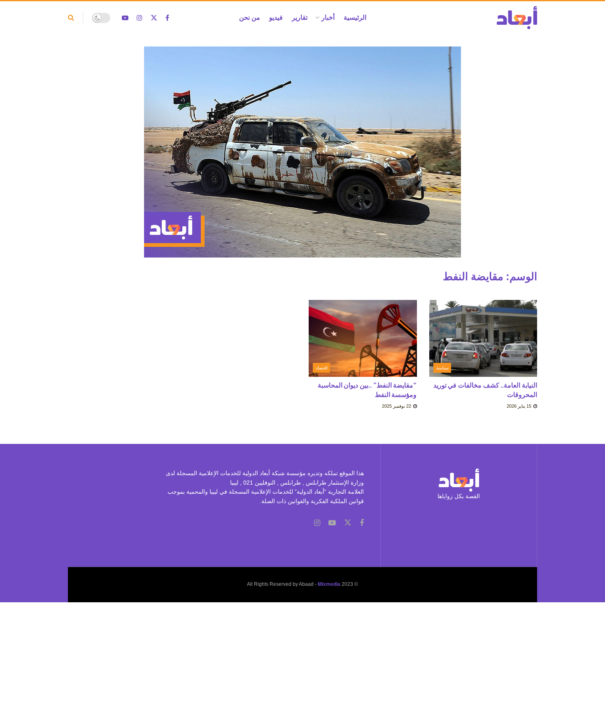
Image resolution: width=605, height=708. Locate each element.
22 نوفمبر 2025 (397, 406)
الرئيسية (355, 17)
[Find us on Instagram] (139, 18)
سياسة (442, 367)
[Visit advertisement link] (302, 158)
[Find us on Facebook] (167, 18)
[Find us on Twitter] (154, 18)
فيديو (276, 17)
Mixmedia (329, 584)
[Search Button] (71, 17)
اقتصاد (322, 367)
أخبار (328, 17)
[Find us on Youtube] (125, 18)
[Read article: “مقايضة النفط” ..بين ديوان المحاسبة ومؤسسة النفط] (363, 338)
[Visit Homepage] (517, 17)
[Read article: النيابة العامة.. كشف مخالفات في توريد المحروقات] (483, 338)
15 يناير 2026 (520, 406)
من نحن (249, 17)
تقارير (299, 17)
